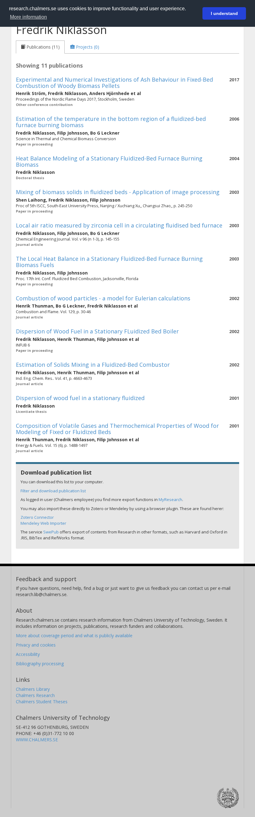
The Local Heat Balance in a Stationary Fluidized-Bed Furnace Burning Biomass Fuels (109, 262)
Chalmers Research (35, 695)
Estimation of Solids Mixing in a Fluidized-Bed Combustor (93, 364)
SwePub (51, 532)
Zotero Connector (37, 517)
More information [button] (28, 17)
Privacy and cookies (36, 645)
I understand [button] (224, 13)
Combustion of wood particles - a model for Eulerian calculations (103, 298)
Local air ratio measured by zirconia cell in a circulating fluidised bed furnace (119, 225)
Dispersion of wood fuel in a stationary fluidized (80, 398)
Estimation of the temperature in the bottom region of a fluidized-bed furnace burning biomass (111, 122)
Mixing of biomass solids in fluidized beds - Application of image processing (118, 192)
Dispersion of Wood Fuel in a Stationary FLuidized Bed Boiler (97, 331)
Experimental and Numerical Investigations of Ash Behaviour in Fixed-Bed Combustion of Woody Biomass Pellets (114, 82)
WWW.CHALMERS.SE (37, 740)
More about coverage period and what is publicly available (74, 635)
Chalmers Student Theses (41, 702)
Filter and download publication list (53, 491)
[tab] (40, 47)
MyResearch (170, 499)
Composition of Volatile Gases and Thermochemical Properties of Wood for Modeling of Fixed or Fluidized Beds (117, 429)
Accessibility (28, 654)
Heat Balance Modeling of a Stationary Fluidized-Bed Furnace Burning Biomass (109, 161)
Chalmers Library (33, 689)
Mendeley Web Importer (43, 523)
